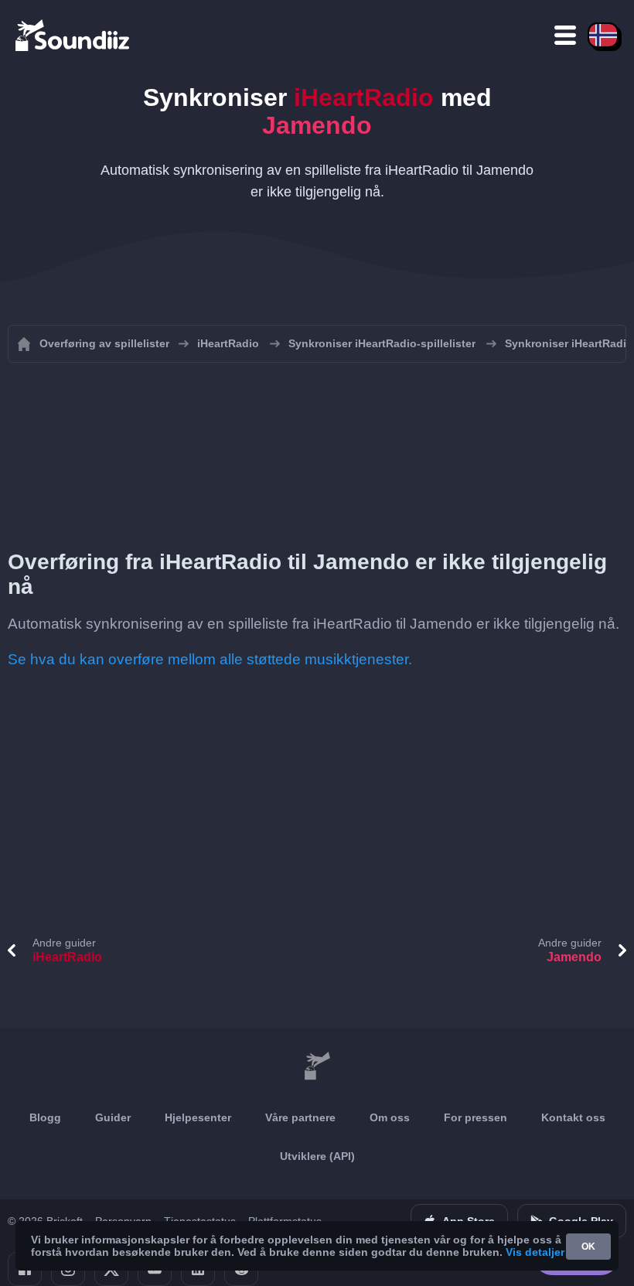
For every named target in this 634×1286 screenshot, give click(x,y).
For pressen (475, 1117)
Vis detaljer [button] (535, 1252)
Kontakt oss (573, 1117)
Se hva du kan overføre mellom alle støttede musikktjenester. (210, 659)
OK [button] (588, 1246)
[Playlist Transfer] (73, 35)
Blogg (45, 1117)
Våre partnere (300, 1117)
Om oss (390, 1117)
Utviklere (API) (317, 1156)
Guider (113, 1117)
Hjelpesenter (198, 1117)
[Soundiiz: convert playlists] (317, 1066)
